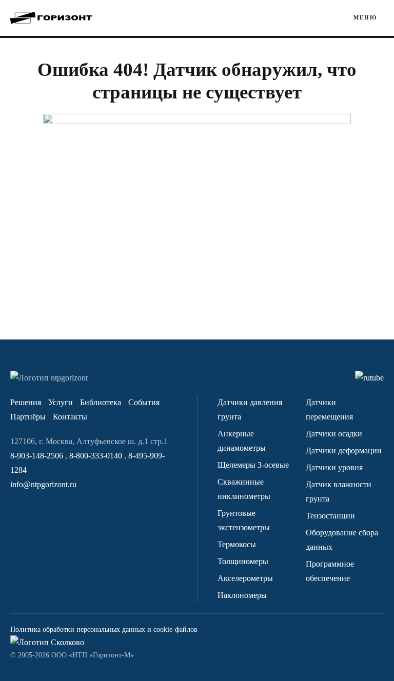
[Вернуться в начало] (51, 18)
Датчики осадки (334, 433)
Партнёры (28, 416)
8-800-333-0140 (96, 455)
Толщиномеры (243, 561)
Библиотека (100, 402)
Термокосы (237, 544)
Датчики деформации (344, 450)
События (144, 402)
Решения (25, 402)
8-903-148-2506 (37, 455)
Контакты (70, 416)
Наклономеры (242, 595)
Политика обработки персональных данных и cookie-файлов (104, 629)
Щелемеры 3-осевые (253, 464)
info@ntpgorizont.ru (43, 484)
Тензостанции (330, 515)
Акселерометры (245, 578)
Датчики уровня (334, 467)
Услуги (60, 402)
